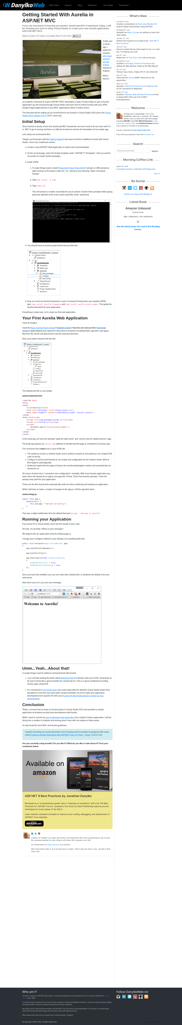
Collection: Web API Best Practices (138, 94)
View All (157, 174)
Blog (80, 5)
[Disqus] (67, 889)
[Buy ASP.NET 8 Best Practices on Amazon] (34, 823)
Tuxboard (123, 5)
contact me (149, 134)
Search (155, 151)
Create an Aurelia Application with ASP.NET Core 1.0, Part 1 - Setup (60, 735)
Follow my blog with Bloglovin (138, 194)
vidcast (131, 78)
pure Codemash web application (60, 717)
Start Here (55, 5)
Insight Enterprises (53, 845)
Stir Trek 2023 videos (134, 58)
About (67, 5)
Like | (77, 36)
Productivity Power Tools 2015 (71, 168)
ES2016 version (64, 328)
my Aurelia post (49, 690)
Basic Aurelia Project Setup (43, 328)
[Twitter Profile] (36, 833)
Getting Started (56, 139)
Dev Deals (108, 5)
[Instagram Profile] (39, 833)
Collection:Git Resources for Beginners (139, 86)
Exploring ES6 (67, 678)
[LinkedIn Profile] (32, 833)
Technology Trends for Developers (138, 63)
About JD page (133, 32)
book (153, 49)
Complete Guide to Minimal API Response (135, 169)
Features (92, 5)
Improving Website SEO (147, 24)
